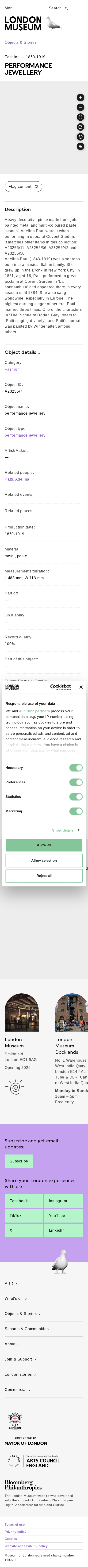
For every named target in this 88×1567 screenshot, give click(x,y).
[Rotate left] (80, 137)
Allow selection (44, 860)
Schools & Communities (27, 1329)
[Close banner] (81, 687)
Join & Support (18, 1359)
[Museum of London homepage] (33, 25)
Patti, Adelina (17, 479)
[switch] (76, 782)
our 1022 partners (34, 711)
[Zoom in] (80, 97)
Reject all (44, 876)
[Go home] (80, 146)
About (10, 1344)
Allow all (44, 845)
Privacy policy (16, 1532)
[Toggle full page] (80, 117)
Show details (62, 830)
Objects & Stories (21, 42)
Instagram (58, 1201)
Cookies (11, 1539)
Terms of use (15, 1524)
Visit (9, 1283)
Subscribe (19, 1161)
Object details (20, 352)
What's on (14, 1298)
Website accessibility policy (26, 1546)
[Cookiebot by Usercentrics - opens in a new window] (52, 687)
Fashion (12, 369)
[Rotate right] (80, 127)
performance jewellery (25, 435)
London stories (18, 1374)
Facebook (19, 1201)
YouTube (57, 1216)
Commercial (16, 1390)
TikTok (16, 1216)
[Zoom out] (80, 107)
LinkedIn (57, 1230)
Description (18, 209)
